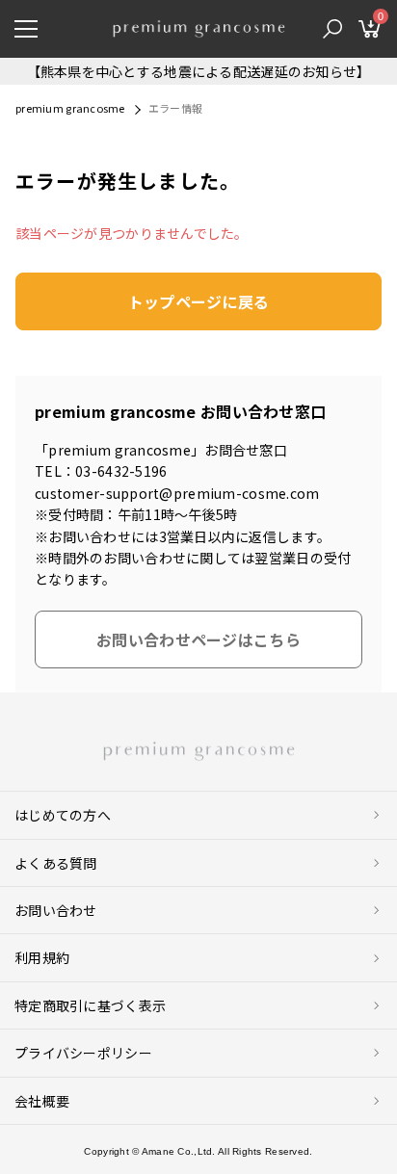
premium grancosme (70, 108)
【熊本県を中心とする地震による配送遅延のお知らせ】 (199, 71)
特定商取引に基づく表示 (90, 1005)
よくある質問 (55, 863)
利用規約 (41, 957)
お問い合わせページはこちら (198, 639)
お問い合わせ (55, 910)
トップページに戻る (199, 301)
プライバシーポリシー (83, 1052)
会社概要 (41, 1100)
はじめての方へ (62, 814)
